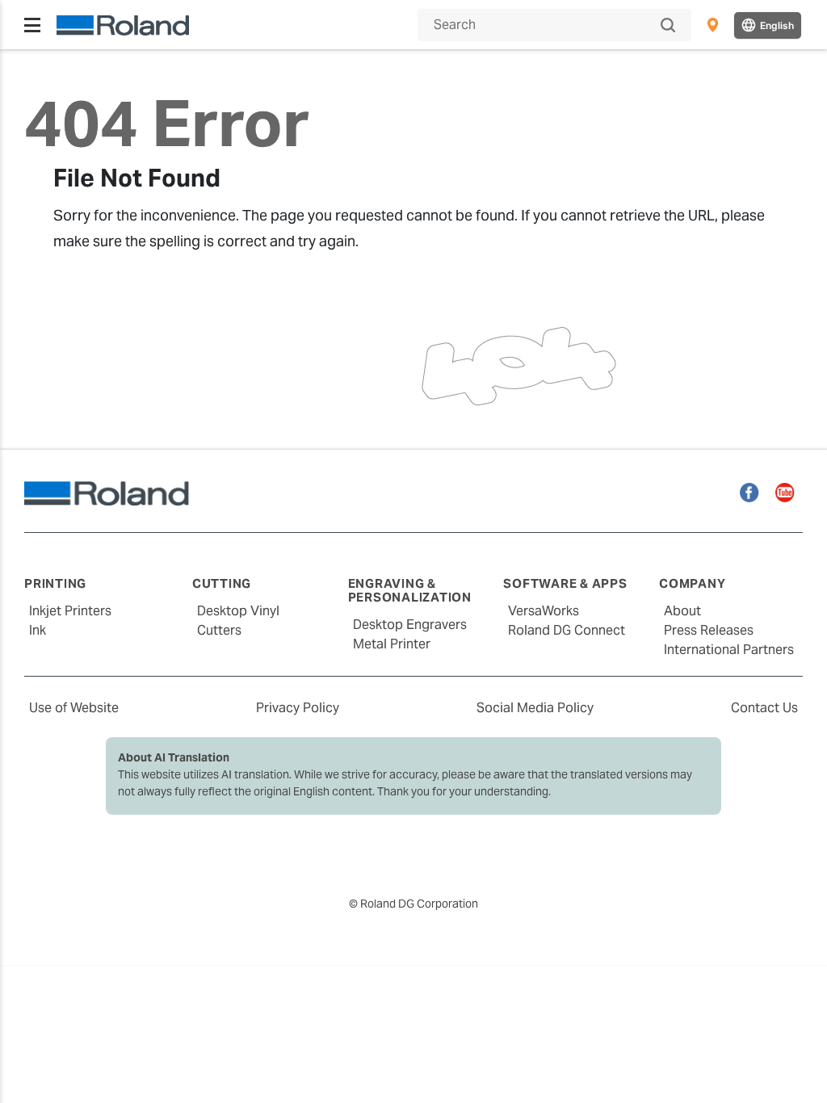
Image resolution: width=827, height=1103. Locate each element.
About (682, 610)
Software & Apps (565, 583)
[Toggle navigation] (32, 25)
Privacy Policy (297, 707)
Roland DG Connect (566, 630)
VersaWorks (543, 610)
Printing (55, 583)
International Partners (729, 649)
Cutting (221, 583)
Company (692, 583)
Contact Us (764, 707)
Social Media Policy (535, 707)
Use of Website (74, 707)
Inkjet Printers (70, 610)
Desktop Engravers (410, 624)
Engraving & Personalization (410, 590)
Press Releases (709, 630)
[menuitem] (712, 25)
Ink (37, 630)
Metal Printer (391, 643)
